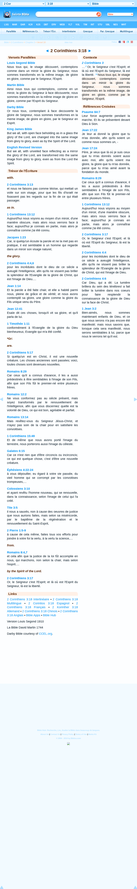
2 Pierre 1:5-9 (16, 530)
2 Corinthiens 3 (93, 63)
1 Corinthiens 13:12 (21, 214)
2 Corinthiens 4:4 (94, 252)
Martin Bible (15, 85)
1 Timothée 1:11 (18, 323)
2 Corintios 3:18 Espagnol (48, 603)
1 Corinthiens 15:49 (21, 436)
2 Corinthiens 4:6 (94, 278)
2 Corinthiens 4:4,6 (20, 263)
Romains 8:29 (17, 371)
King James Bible (19, 129)
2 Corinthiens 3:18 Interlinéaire (28, 599)
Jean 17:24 (89, 148)
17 (86, 66)
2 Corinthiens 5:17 (20, 352)
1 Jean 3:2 (89, 308)
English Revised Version (24, 147)
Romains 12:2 (17, 394)
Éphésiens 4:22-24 (20, 470)
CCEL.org (45, 633)
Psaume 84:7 (91, 112)
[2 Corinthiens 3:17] (4, 407)
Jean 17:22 (89, 130)
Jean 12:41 (14, 308)
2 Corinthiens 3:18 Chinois (39, 611)
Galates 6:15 (16, 451)
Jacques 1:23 (16, 237)
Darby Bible (15, 107)
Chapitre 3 (30, 42)
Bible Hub (49, 615)
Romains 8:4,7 (17, 552)
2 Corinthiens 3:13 (20, 184)
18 (96, 74)
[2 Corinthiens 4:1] (133, 407)
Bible (6, 42)
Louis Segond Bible (21, 63)
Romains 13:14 (17, 417)
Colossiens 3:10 (18, 488)
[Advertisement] (68, 663)
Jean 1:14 (14, 286)
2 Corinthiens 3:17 (20, 578)
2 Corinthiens (17, 42)
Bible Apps (33, 615)
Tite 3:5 (12, 507)
